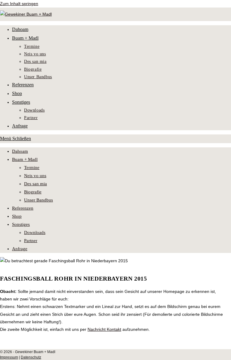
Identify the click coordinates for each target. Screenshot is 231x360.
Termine (31, 167)
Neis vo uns (35, 175)
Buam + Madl (25, 159)
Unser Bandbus (38, 200)
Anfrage (19, 248)
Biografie (33, 191)
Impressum (9, 357)
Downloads (34, 232)
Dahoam (20, 151)
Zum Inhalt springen (19, 3)
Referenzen (22, 208)
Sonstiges (21, 224)
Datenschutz (31, 357)
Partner (30, 240)
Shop (17, 216)
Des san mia (35, 183)
